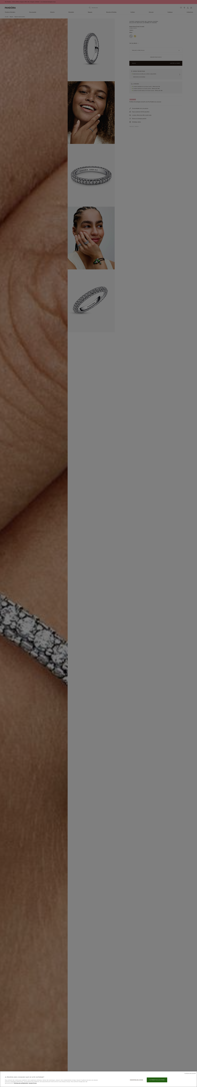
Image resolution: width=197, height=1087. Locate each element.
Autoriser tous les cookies (157, 1079)
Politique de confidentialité (21, 1083)
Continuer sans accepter (190, 1073)
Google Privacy (32, 1083)
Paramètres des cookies (136, 1079)
